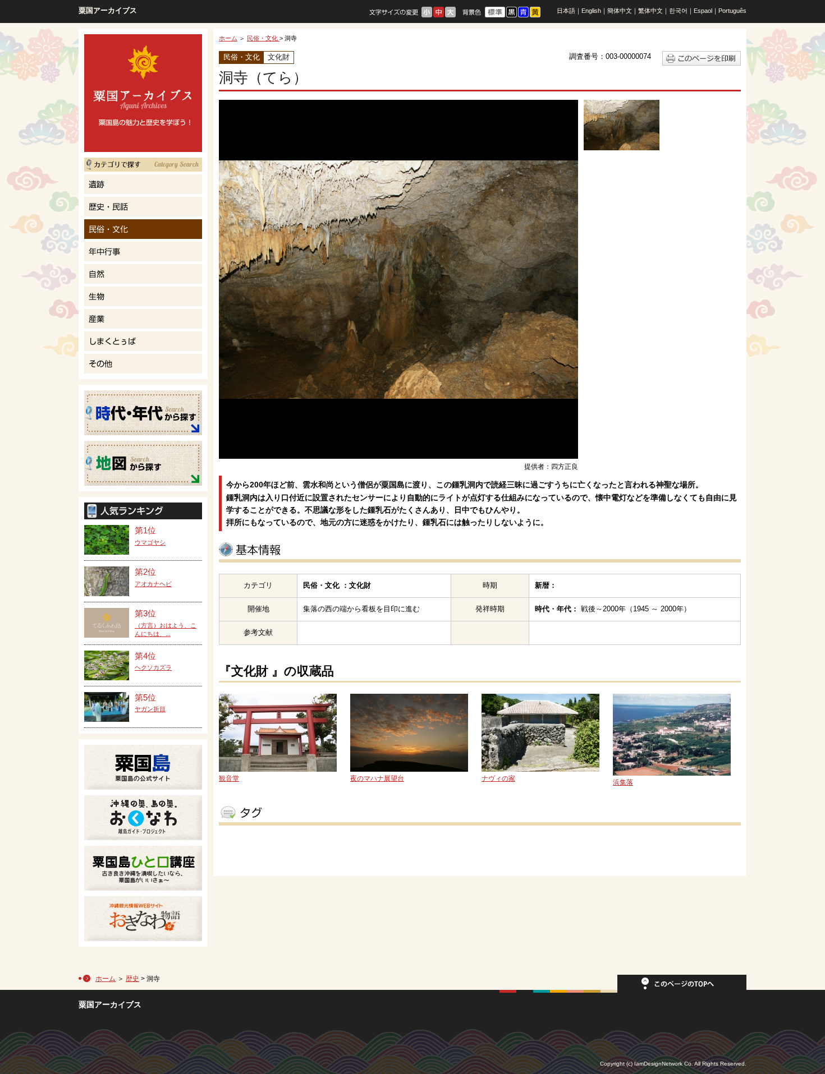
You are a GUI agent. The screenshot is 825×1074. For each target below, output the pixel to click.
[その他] (143, 364)
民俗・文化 (263, 38)
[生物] (143, 296)
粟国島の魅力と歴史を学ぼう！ (143, 93)
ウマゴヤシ (150, 542)
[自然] (143, 274)
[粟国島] (143, 767)
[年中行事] (143, 251)
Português (732, 10)
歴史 (132, 979)
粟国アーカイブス (108, 10)
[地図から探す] (143, 463)
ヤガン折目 (150, 709)
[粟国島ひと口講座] (143, 868)
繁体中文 (650, 10)
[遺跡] (143, 184)
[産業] (143, 319)
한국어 (678, 10)
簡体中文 (619, 10)
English (591, 10)
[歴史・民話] (143, 206)
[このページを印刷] (701, 63)
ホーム (228, 38)
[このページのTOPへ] (681, 987)
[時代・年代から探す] (143, 412)
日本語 (566, 10)
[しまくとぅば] (143, 341)
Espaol (703, 10)
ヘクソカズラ (153, 667)
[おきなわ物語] (143, 918)
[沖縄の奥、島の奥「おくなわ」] (143, 817)
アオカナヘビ (153, 583)
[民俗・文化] (143, 229)
